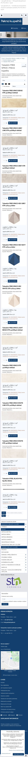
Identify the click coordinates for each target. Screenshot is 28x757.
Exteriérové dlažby (7, 562)
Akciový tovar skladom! (8, 521)
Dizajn (3, 529)
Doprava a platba (5, 696)
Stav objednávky (5, 685)
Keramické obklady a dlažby (10, 524)
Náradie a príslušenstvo (9, 554)
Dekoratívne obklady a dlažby (11, 544)
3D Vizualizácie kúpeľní (6, 687)
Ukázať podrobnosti (6, 753)
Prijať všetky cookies (18, 754)
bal (6, 123)
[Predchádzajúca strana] (3, 516)
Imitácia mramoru (7, 537)
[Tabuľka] (9, 84)
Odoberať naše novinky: (7, 596)
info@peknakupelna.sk (9, 622)
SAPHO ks (4, 567)
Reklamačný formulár (6, 704)
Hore (4, 512)
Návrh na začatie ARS (6, 706)
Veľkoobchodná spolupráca (7, 693)
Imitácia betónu (6, 532)
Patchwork (5, 552)
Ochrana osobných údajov (7, 712)
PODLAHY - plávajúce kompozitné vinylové (11, 570)
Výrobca (4, 526)
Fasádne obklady (6, 559)
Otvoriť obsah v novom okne (10, 675)
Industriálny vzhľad (8, 542)
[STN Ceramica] (14, 587)
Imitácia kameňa (6, 539)
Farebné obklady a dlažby (10, 547)
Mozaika (4, 549)
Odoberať (5, 604)
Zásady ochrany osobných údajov (16, 750)
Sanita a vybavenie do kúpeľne (10, 565)
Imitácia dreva (6, 534)
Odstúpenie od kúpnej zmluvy (8, 709)
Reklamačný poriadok (6, 701)
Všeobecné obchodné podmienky (9, 698)
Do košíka (13, 123)
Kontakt (2, 682)
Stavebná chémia (6, 557)
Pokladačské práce (5, 690)
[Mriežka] (3, 84)
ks (6, 239)
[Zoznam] (6, 84)
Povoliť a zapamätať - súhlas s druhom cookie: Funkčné (10, 670)
